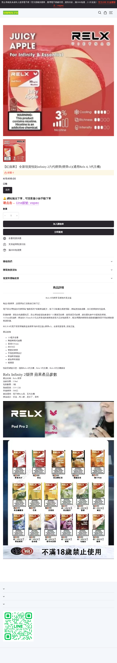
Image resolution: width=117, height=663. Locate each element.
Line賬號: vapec (27, 203)
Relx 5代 (40, 368)
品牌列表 (6, 608)
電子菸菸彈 (17, 326)
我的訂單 (6, 592)
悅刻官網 (7, 368)
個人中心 (6, 600)
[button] (100, 13)
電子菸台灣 (8, 309)
